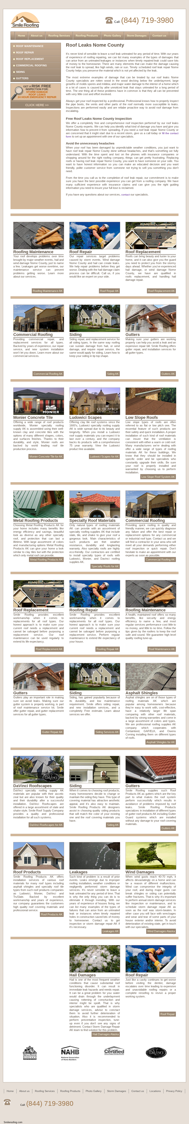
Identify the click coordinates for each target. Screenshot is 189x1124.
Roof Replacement (30, 58)
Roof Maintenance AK (162, 649)
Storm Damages (137, 35)
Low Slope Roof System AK (158, 476)
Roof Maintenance (29, 46)
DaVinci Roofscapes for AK (46, 824)
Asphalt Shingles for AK (161, 742)
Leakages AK (111, 931)
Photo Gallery (112, 35)
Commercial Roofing (31, 65)
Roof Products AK (52, 914)
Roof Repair (25, 52)
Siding (20, 71)
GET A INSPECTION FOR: (37, 95)
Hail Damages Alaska (106, 1034)
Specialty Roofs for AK (105, 566)
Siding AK (113, 373)
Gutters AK (168, 373)
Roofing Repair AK (108, 649)
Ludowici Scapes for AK (104, 456)
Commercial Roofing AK (48, 373)
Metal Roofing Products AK (46, 559)
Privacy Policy (174, 1091)
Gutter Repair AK (52, 732)
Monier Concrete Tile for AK (46, 456)
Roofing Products (87, 35)
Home (21, 35)
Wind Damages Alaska (161, 931)
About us (36, 35)
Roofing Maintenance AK (48, 290)
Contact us (159, 35)
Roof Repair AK (109, 290)
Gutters (22, 78)
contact (125, 194)
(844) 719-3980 (147, 20)
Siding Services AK (107, 732)
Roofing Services (59, 35)
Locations (155, 1091)
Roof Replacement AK (161, 290)
